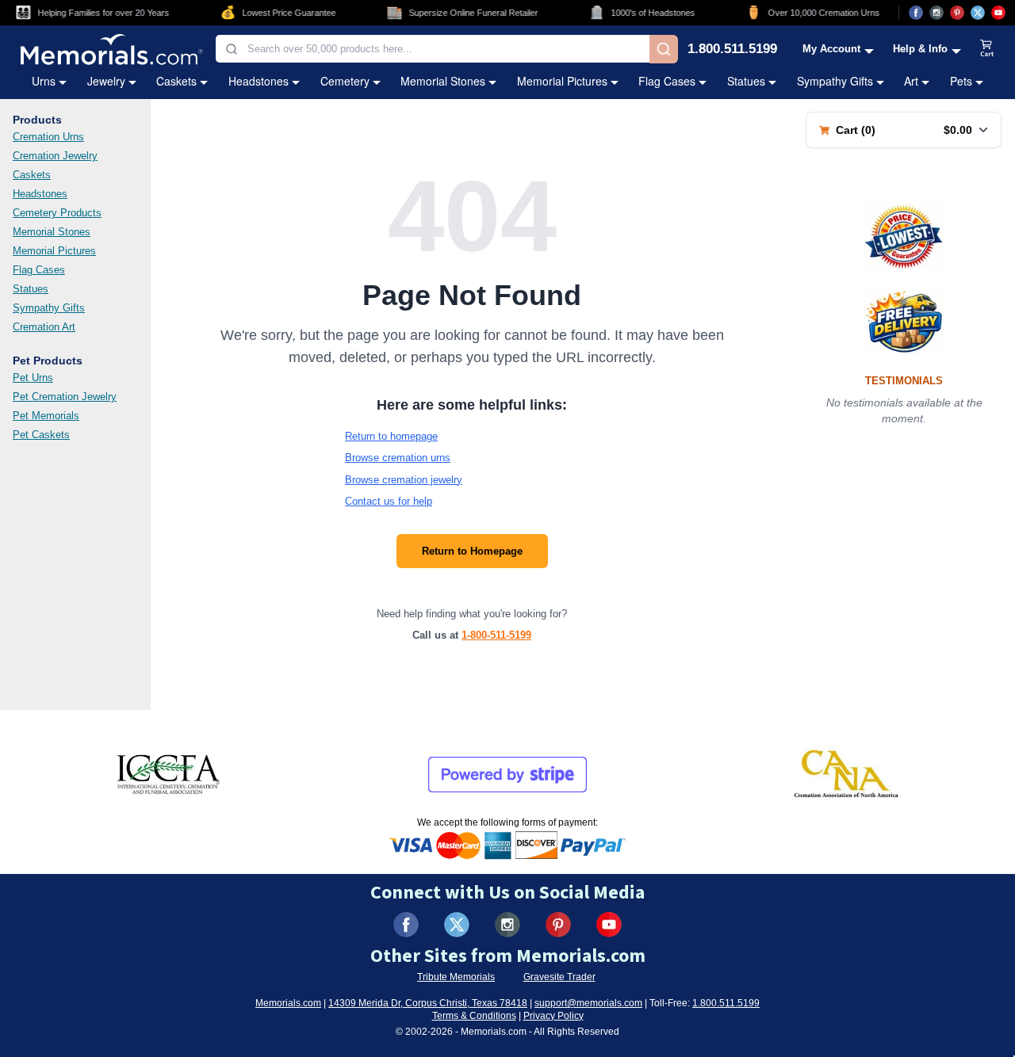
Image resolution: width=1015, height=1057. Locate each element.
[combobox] (432, 49)
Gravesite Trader (559, 977)
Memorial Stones (442, 81)
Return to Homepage (472, 551)
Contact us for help (388, 501)
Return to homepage (391, 436)
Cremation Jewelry (55, 156)
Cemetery (345, 81)
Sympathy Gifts (835, 81)
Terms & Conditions (474, 1015)
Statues (746, 81)
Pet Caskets (41, 435)
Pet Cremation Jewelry (65, 397)
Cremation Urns (48, 137)
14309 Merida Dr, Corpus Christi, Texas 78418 (427, 1003)
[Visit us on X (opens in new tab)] (978, 13)
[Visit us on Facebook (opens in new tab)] (916, 13)
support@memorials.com (588, 1003)
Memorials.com (288, 1003)
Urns (44, 81)
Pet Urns (33, 377)
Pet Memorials (46, 416)
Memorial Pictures (562, 81)
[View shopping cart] (987, 49)
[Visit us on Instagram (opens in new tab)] (936, 13)
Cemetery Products (57, 213)
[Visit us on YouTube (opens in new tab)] (998, 13)
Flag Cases (666, 81)
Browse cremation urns (397, 458)
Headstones (258, 81)
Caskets (176, 81)
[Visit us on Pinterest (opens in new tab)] (957, 13)
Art (911, 81)
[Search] (663, 49)
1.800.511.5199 (732, 49)
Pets (961, 81)
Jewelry (106, 81)
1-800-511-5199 (496, 635)
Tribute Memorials (456, 977)
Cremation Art (44, 327)
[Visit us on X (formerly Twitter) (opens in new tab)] (456, 924)
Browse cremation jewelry (403, 480)
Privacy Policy (553, 1015)
